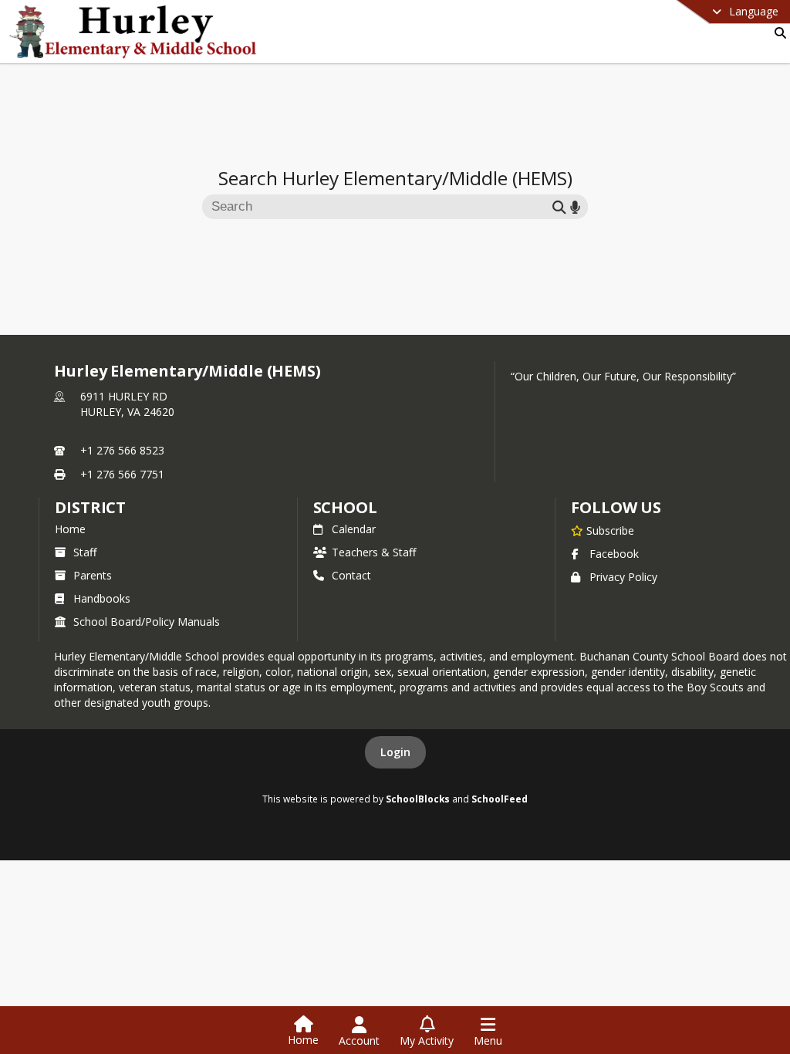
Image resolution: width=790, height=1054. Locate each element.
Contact (351, 575)
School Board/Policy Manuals (146, 621)
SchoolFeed (499, 798)
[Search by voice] (575, 206)
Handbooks (101, 598)
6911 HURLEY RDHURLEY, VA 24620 (127, 404)
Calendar (354, 529)
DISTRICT (90, 507)
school (345, 507)
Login (395, 752)
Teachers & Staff (374, 552)
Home (70, 529)
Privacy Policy (623, 576)
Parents (92, 575)
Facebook (614, 553)
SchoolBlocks (418, 798)
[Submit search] (559, 206)
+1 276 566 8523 (122, 450)
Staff (84, 552)
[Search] (777, 32)
